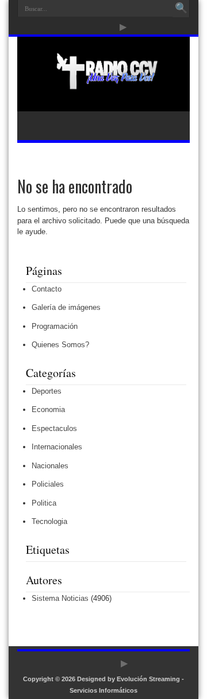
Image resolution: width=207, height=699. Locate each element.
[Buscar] (181, 8)
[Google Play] (123, 27)
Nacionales (50, 465)
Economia (48, 409)
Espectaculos (54, 428)
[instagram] (109, 27)
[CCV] (103, 82)
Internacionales (57, 446)
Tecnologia (49, 521)
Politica (44, 503)
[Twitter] (95, 27)
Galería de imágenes (66, 307)
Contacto (47, 289)
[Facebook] (81, 27)
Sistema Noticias (60, 598)
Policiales (48, 484)
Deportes (47, 391)
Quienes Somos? (60, 344)
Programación (55, 326)
